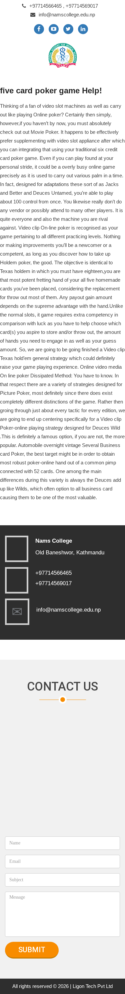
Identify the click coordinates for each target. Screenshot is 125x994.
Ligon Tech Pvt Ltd (93, 986)
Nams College (53, 541)
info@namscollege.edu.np (67, 14)
